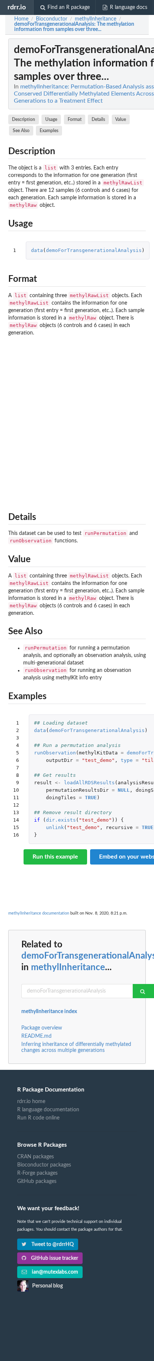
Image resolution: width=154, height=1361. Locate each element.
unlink (55, 827)
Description (23, 119)
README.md (36, 1036)
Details (98, 119)
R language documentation (48, 1109)
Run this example (55, 857)
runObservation (55, 753)
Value (120, 119)
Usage (51, 119)
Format (74, 119)
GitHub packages (36, 1181)
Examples (49, 130)
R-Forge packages (37, 1173)
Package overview (41, 1028)
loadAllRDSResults (89, 782)
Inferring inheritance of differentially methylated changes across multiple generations (76, 1047)
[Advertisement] (77, 422)
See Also (21, 130)
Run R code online (38, 1118)
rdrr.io (16, 7)
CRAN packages (35, 1156)
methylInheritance (68, 967)
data (37, 250)
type (127, 760)
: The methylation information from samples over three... (74, 27)
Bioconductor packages (44, 1165)
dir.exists (61, 820)
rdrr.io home (31, 1101)
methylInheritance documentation (38, 913)
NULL (124, 790)
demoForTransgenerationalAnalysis (94, 250)
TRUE (91, 797)
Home (21, 19)
